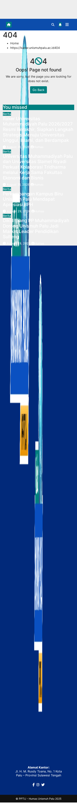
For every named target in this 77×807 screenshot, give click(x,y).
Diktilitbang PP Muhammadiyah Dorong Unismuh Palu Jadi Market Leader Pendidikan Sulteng (36, 228)
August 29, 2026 (19, 211)
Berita (7, 114)
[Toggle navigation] (67, 24)
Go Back (38, 90)
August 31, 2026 (19, 147)
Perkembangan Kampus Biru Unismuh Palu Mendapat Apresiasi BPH (33, 199)
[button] (52, 24)
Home (14, 43)
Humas (38, 147)
